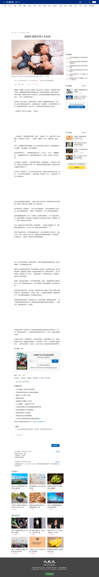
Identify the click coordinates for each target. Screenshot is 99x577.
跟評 (57, 451)
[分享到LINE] (19, 84)
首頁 (5, 5)
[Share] (12, 490)
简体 (19, 2)
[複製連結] (26, 84)
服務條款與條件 (49, 367)
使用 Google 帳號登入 (44, 365)
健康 (44, 5)
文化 (75, 5)
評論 (29, 5)
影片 (49, 5)
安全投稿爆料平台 (41, 421)
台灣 (34, 5)
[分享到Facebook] (15, 84)
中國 (15, 5)
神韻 (85, 5)
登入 (94, 1)
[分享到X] (22, 84)
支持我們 (76, 167)
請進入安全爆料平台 (76, 107)
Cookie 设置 (49, 574)
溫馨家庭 (29, 378)
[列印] (29, 84)
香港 (39, 5)
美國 (20, 5)
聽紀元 (55, 5)
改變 (23, 375)
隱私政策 (55, 367)
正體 (16, 1)
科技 (65, 5)
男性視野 (47, 378)
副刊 (16, 32)
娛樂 (70, 5)
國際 (25, 5)
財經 (60, 5)
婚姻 (19, 375)
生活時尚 (23, 32)
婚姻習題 (35, 378)
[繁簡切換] (36, 84)
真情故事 (23, 378)
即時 (10, 5)
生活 (80, 5)
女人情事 (41, 378)
